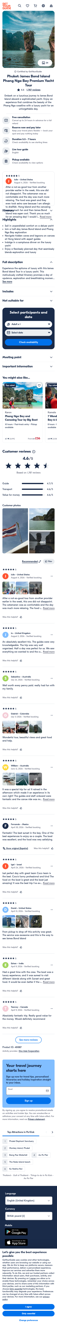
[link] (22, 412)
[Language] (43, 5)
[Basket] (35, 6)
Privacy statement (36, 1119)
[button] (28, 90)
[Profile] (51, 6)
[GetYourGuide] (6, 6)
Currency (10, 1209)
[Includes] (51, 291)
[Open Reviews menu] (52, 576)
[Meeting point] (51, 357)
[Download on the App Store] (16, 1243)
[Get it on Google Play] (16, 1232)
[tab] (20, 1132)
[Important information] (51, 366)
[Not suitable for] (51, 300)
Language (10, 1193)
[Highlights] (51, 219)
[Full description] (51, 262)
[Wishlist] (27, 6)
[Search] (19, 5)
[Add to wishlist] (39, 385)
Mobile (8, 1225)
